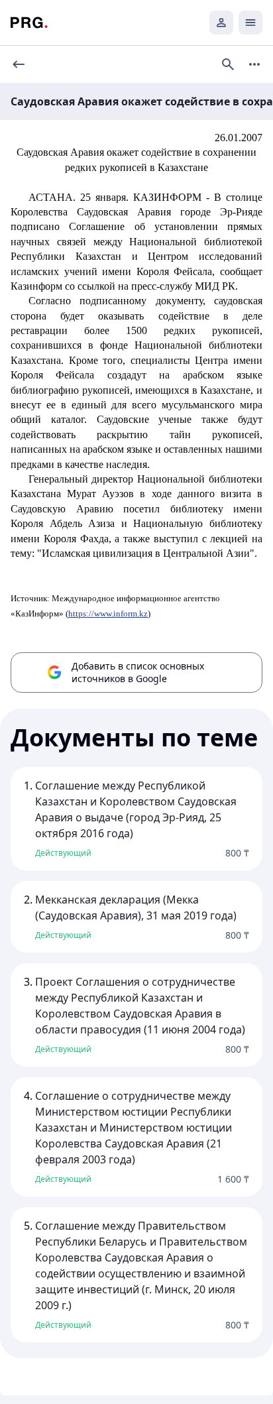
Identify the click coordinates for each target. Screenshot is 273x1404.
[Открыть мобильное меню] (250, 22)
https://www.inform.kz (108, 613)
